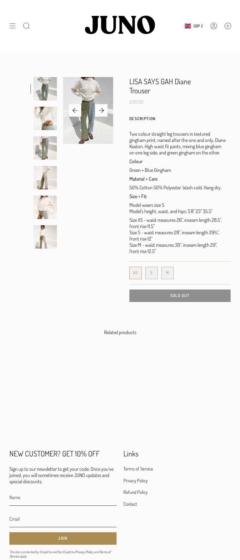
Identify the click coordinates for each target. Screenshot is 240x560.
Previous (75, 110)
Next (101, 110)
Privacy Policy (84, 552)
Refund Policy (135, 492)
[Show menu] (12, 26)
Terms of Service (138, 469)
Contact (130, 504)
